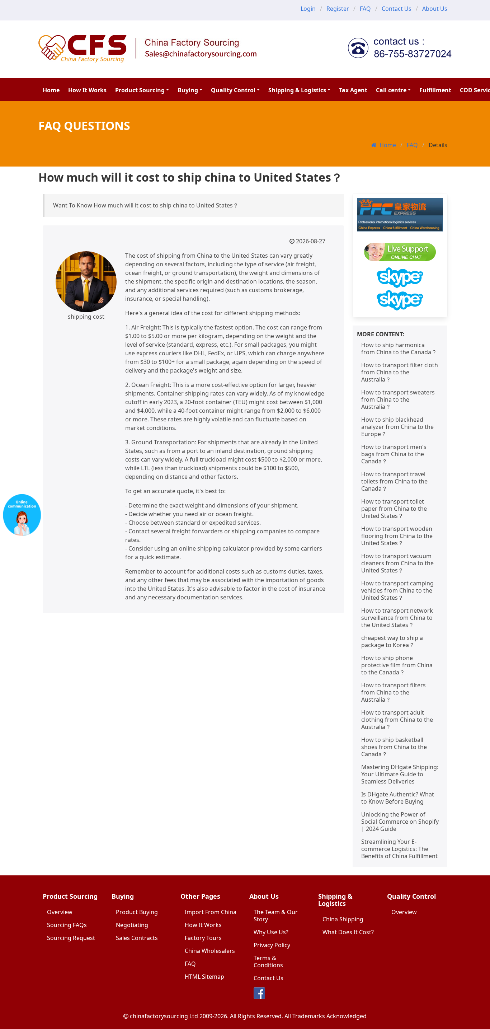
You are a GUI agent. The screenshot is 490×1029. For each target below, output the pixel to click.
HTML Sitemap (204, 977)
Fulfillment (435, 90)
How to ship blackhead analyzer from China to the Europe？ (397, 427)
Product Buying (137, 912)
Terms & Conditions (268, 961)
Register (337, 9)
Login (308, 9)
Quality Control (233, 90)
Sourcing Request (71, 938)
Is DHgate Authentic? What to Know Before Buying (397, 797)
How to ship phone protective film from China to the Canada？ (397, 665)
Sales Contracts (137, 938)
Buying (188, 90)
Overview (59, 912)
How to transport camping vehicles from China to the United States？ (397, 590)
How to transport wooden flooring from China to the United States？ (397, 536)
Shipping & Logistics (297, 90)
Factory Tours (203, 938)
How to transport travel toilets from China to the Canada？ (394, 481)
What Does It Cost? (348, 932)
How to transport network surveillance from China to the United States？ (397, 618)
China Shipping (342, 919)
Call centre (391, 90)
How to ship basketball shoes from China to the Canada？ (394, 747)
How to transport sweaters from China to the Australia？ (398, 399)
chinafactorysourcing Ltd (164, 1016)
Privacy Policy (272, 945)
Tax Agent (353, 90)
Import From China (210, 912)
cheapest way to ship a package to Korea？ (392, 641)
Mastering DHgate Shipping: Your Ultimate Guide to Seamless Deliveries (399, 774)
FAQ (365, 9)
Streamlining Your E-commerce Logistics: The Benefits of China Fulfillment (399, 849)
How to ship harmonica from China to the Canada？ (399, 348)
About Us (434, 9)
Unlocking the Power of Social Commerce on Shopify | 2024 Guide (400, 821)
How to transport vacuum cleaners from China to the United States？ (397, 563)
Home (51, 90)
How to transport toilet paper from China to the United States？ (394, 508)
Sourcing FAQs (67, 925)
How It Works (87, 90)
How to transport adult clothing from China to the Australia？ (397, 719)
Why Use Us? (271, 932)
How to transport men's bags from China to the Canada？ (394, 454)
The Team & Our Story (276, 915)
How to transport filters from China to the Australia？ (393, 692)
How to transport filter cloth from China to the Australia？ (399, 372)
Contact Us (396, 9)
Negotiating (132, 925)
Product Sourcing (140, 90)
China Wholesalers (210, 951)
